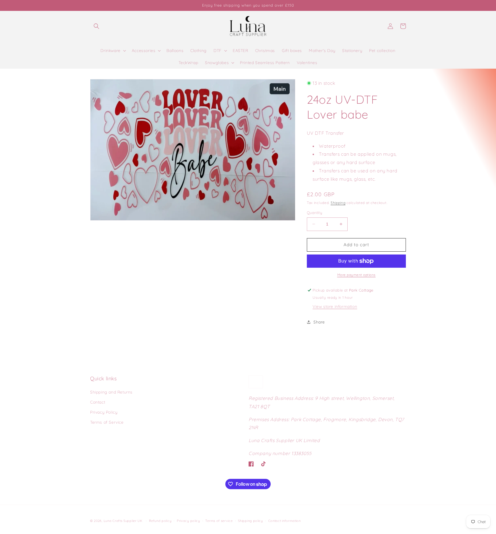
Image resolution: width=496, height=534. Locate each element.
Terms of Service (107, 422)
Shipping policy (250, 521)
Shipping (338, 203)
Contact (97, 402)
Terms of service (218, 521)
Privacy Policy (103, 412)
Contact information (284, 521)
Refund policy (160, 521)
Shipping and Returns (111, 392)
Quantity (314, 212)
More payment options (356, 275)
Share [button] (319, 322)
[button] (96, 26)
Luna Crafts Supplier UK (124, 521)
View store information (335, 306)
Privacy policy (188, 521)
